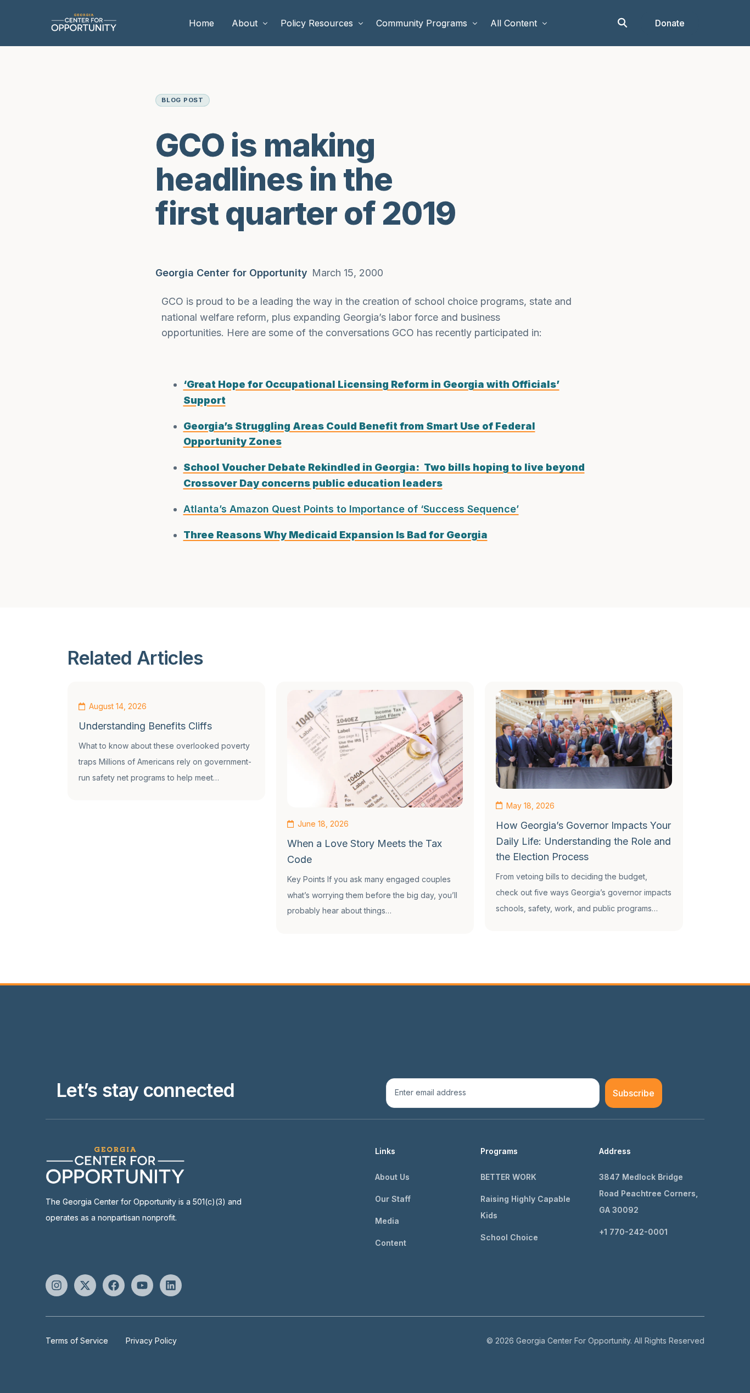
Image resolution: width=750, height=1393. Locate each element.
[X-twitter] (85, 1285)
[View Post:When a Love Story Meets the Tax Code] (375, 748)
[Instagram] (57, 1285)
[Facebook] (114, 1285)
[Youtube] (142, 1285)
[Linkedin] (171, 1285)
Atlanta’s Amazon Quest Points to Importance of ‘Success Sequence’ (351, 509)
